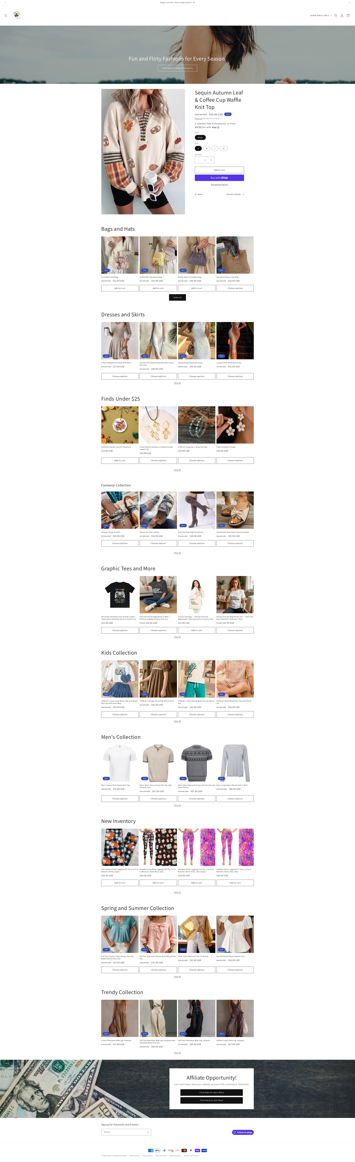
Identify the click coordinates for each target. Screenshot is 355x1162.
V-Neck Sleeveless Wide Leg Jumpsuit (116, 1040)
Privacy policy (147, 1155)
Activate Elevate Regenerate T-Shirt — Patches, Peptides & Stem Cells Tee (155, 618)
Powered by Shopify (120, 1156)
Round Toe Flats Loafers (149, 532)
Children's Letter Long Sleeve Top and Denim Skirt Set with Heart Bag (119, 702)
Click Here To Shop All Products (177, 68)
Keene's (109, 1156)
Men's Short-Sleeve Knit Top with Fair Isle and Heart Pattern (196, 786)
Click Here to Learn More (211, 1092)
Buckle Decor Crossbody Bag (189, 277)
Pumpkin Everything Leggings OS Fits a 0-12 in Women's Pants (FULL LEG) (158, 870)
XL (224, 148)
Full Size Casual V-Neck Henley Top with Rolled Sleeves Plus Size (117, 957)
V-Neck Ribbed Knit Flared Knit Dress (116, 363)
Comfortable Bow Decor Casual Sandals (232, 532)
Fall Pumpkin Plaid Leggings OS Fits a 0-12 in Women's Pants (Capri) (119, 870)
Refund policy (135, 1155)
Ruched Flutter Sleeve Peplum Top (230, 956)
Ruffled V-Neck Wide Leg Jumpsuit (230, 1040)
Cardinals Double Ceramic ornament (116, 447)
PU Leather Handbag (109, 277)
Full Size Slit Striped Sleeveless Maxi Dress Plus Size (157, 364)
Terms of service (161, 1155)
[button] (6, 15)
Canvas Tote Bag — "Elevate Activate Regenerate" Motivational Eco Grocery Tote (195, 618)
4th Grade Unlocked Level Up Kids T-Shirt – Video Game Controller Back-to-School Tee (118, 618)
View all (178, 297)
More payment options (219, 184)
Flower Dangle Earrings (225, 447)
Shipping (198, 118)
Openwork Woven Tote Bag (227, 277)
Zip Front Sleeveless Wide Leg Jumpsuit (194, 1040)
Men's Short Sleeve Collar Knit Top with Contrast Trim (155, 786)
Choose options (235, 288)
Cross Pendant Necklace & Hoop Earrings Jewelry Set (156, 448)
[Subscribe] (148, 1132)
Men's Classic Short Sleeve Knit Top (115, 785)
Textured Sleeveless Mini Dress (190, 363)
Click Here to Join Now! (211, 1100)
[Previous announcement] (5, 2)
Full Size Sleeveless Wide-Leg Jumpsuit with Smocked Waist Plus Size (157, 1041)
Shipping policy (175, 1155)
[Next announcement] (350, 2)
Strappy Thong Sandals (111, 532)
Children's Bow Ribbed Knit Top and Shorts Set (233, 702)
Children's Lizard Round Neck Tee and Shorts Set (196, 702)
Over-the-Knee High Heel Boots (190, 532)
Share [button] (200, 194)
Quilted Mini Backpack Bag (151, 277)
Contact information (191, 1155)
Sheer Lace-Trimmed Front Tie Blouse (193, 956)
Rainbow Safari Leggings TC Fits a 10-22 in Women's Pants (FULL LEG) (233, 870)
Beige (200, 137)
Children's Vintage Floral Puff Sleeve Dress (157, 701)
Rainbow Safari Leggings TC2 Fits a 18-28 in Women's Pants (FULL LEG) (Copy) (196, 870)
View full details (233, 194)
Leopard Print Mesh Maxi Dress (228, 363)
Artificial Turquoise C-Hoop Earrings (192, 447)
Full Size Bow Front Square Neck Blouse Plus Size (158, 957)
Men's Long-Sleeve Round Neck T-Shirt (232, 785)
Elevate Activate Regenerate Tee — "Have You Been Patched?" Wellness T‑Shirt (234, 618)
